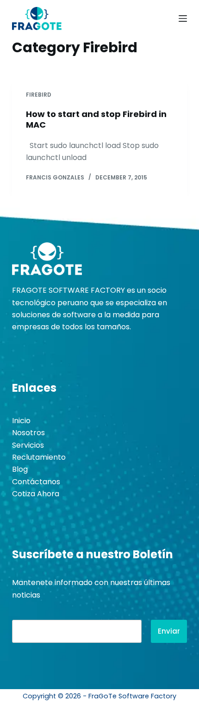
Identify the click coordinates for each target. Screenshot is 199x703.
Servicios (28, 445)
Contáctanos (36, 481)
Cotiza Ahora (35, 493)
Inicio (21, 420)
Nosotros (28, 432)
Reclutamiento (39, 457)
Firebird (38, 95)
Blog (20, 469)
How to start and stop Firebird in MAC (96, 119)
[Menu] (183, 18)
